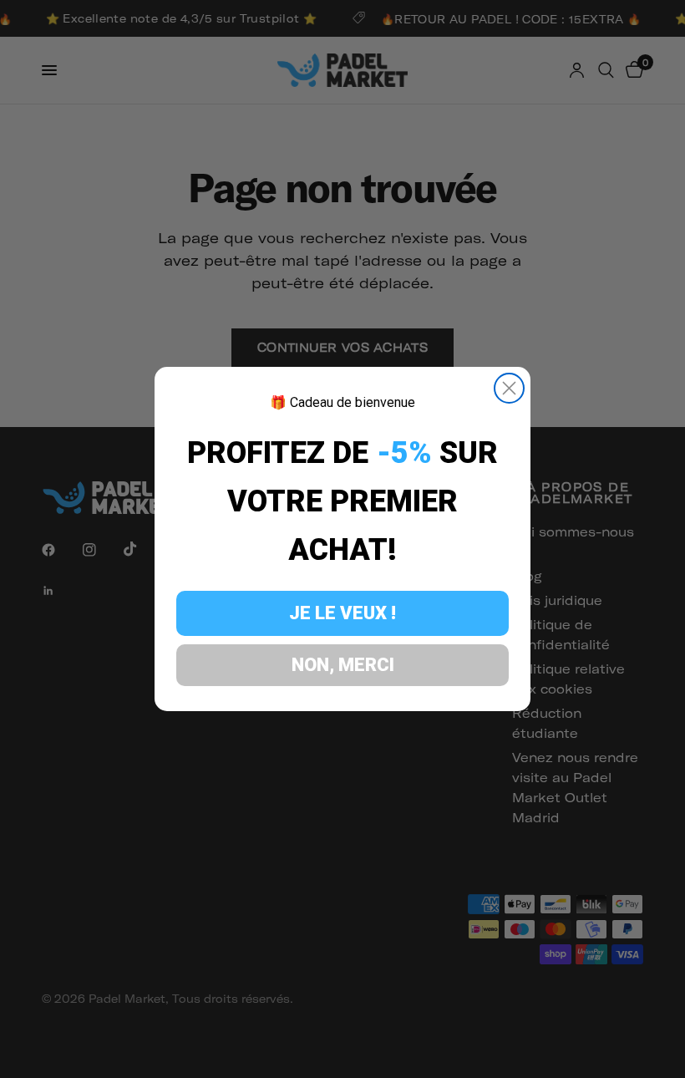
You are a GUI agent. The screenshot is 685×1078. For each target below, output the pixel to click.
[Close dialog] (509, 388)
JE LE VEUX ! (342, 613)
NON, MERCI (343, 664)
